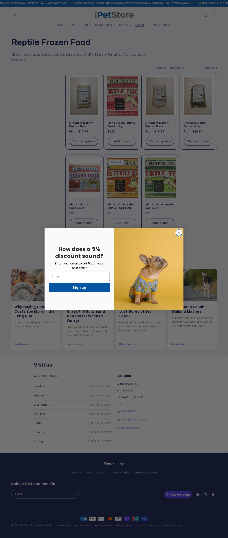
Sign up (79, 287)
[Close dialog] (179, 233)
